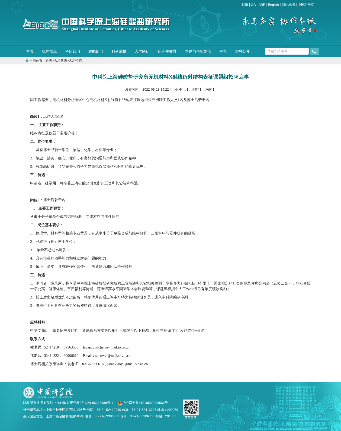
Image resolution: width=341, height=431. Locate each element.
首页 (30, 51)
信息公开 (242, 51)
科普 (223, 51)
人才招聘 (75, 60)
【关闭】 (209, 89)
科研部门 (72, 51)
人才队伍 (142, 51)
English (273, 4)
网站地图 (288, 4)
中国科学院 (306, 4)
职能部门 (95, 51)
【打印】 (196, 89)
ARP (262, 4)
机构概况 (49, 51)
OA (253, 4)
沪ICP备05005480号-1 (97, 403)
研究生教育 (167, 51)
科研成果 (119, 51)
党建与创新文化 (198, 51)
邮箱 (244, 4)
